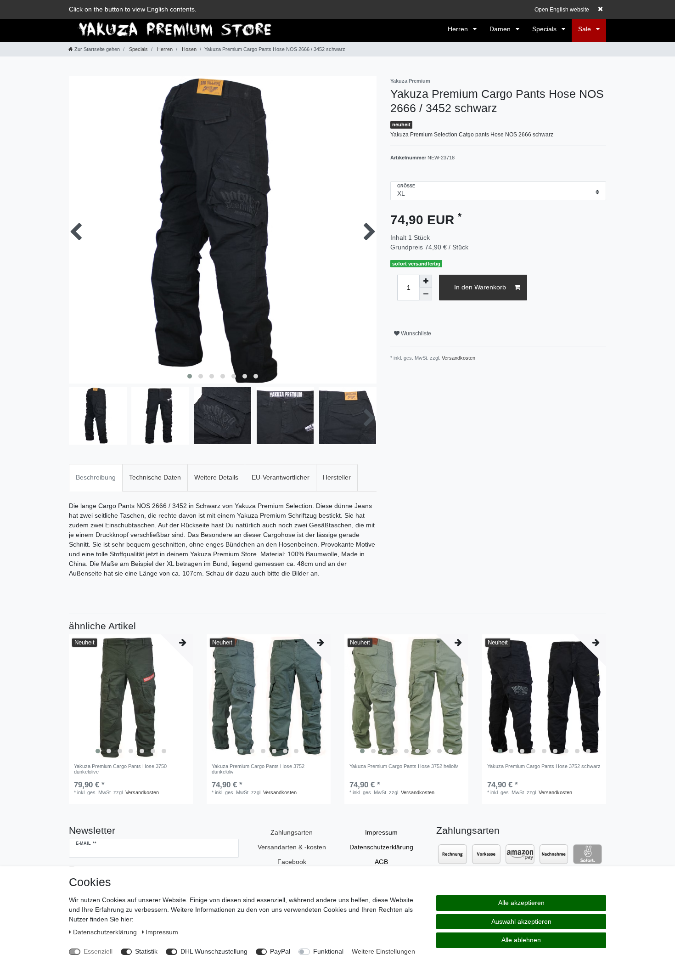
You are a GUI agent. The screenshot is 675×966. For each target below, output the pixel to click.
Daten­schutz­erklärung (381, 847)
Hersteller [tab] (337, 477)
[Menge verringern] (425, 294)
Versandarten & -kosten (292, 847)
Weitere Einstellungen (383, 951)
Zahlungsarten (291, 832)
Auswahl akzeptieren (521, 921)
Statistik (146, 951)
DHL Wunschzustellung (214, 951)
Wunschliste (415, 333)
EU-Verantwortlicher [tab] (280, 477)
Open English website (561, 9)
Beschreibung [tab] (96, 477)
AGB (381, 861)
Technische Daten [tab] (155, 477)
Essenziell (98, 951)
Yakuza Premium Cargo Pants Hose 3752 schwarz (544, 766)
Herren (459, 29)
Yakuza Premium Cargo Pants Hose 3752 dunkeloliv (258, 768)
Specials (545, 29)
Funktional (328, 951)
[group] (131, 696)
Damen (500, 29)
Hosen (188, 49)
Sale (585, 29)
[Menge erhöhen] (425, 281)
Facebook (291, 861)
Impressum (381, 832)
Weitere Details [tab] (216, 477)
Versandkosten (458, 358)
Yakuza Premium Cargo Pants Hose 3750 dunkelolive (120, 768)
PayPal (280, 951)
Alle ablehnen (521, 939)
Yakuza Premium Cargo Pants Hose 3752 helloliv (403, 766)
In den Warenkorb (480, 287)
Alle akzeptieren (521, 902)
